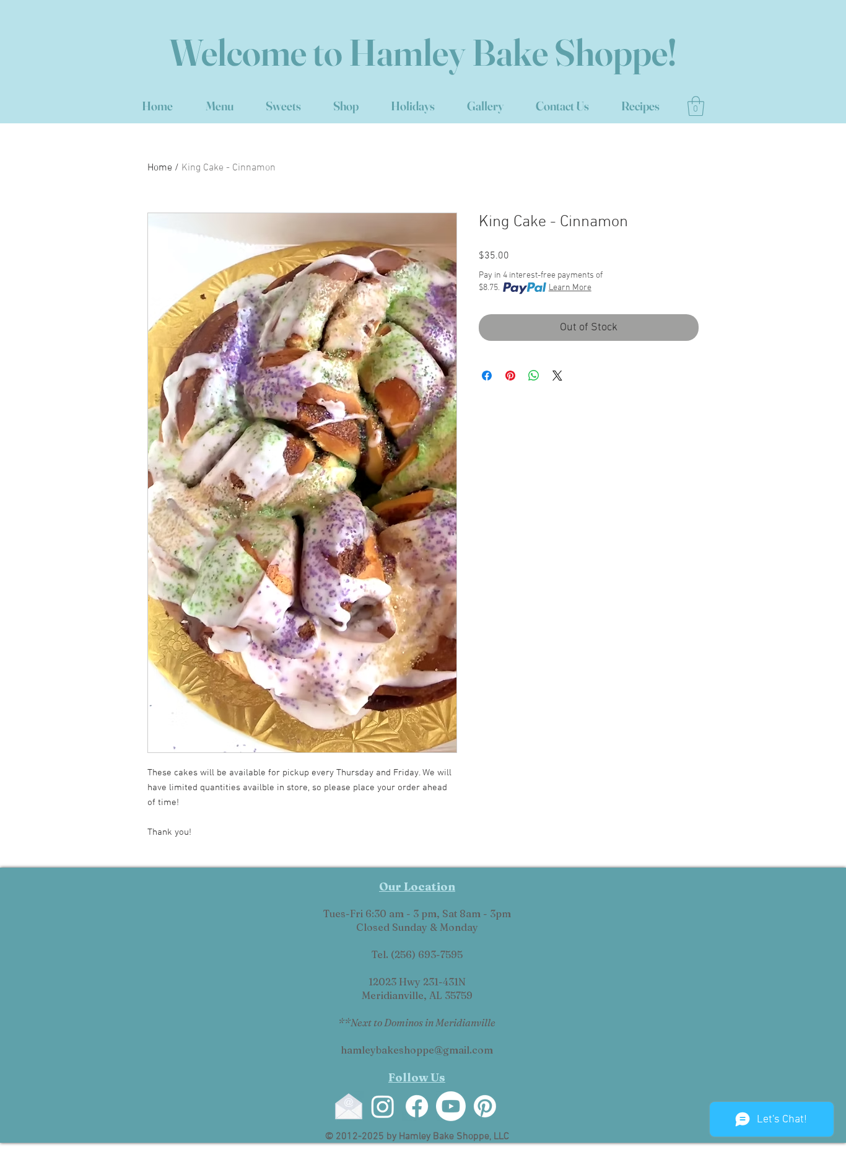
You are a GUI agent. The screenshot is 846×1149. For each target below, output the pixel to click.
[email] (349, 1106)
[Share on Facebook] (486, 375)
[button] (695, 106)
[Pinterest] (485, 1106)
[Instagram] (383, 1106)
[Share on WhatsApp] (533, 375)
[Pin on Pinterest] (510, 375)
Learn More (570, 288)
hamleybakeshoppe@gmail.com (417, 1050)
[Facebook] (417, 1106)
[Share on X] (557, 375)
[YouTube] (451, 1106)
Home (159, 168)
